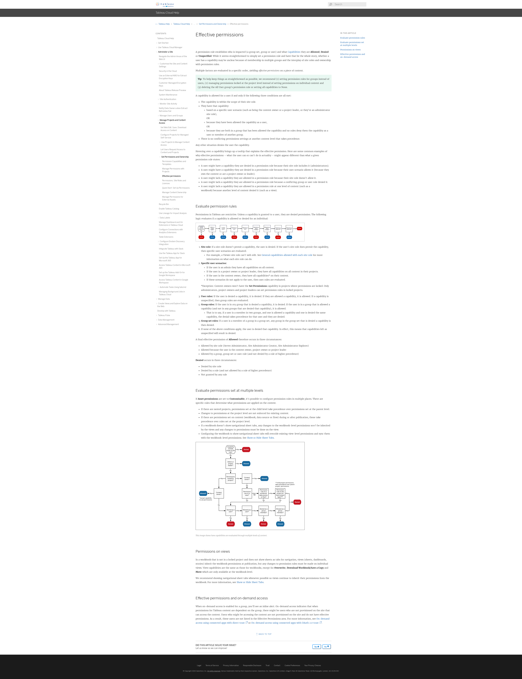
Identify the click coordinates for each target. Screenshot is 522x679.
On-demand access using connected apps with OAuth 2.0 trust (285, 622)
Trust (268, 665)
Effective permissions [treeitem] (171, 176)
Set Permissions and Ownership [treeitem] (175, 157)
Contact (277, 665)
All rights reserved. (214, 671)
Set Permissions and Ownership (213, 24)
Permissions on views (350, 49)
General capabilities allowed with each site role (287, 255)
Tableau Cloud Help (181, 24)
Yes (315, 647)
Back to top (264, 634)
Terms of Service (212, 665)
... (195, 24)
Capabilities (294, 52)
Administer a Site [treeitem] (165, 52)
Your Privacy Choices (312, 665)
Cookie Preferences (292, 665)
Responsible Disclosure (252, 665)
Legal (199, 665)
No (325, 647)
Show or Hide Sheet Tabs (260, 437)
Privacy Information (231, 665)
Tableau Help (164, 24)
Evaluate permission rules (352, 38)
